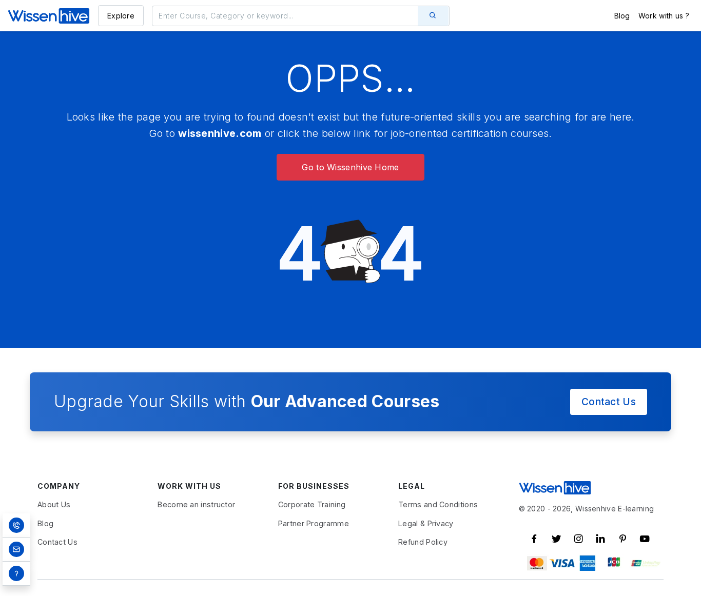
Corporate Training (311, 504)
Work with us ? (663, 15)
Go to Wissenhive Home (350, 167)
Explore (120, 15)
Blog (622, 15)
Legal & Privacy (426, 523)
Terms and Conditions (438, 504)
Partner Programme (313, 523)
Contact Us (608, 401)
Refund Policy (422, 542)
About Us (53, 504)
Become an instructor (196, 504)
